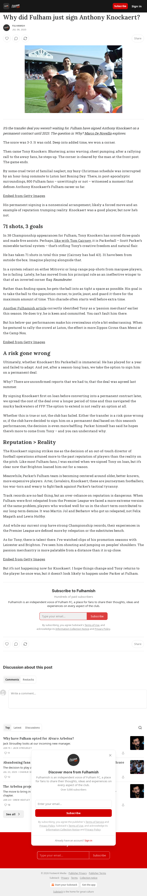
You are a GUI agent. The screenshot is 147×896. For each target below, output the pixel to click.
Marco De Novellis (98, 133)
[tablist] (19, 679)
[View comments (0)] (16, 38)
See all (11, 814)
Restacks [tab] (28, 679)
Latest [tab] (17, 727)
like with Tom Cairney (72, 240)
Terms (74, 877)
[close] (110, 755)
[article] (73, 745)
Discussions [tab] (32, 727)
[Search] (140, 727)
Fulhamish (18, 25)
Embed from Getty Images (24, 196)
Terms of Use (76, 825)
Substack (58, 891)
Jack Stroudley (22, 748)
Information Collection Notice (63, 829)
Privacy (65, 877)
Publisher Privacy (78, 873)
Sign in (137, 6)
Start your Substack (66, 884)
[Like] (7, 38)
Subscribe (120, 6)
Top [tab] (7, 727)
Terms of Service (95, 822)
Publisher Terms (97, 873)
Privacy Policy (47, 825)
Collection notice (88, 877)
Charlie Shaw (28, 772)
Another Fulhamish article (25, 308)
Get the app (89, 884)
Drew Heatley (21, 800)
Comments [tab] (12, 679)
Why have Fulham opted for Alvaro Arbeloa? (38, 738)
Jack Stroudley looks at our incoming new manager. (37, 743)
